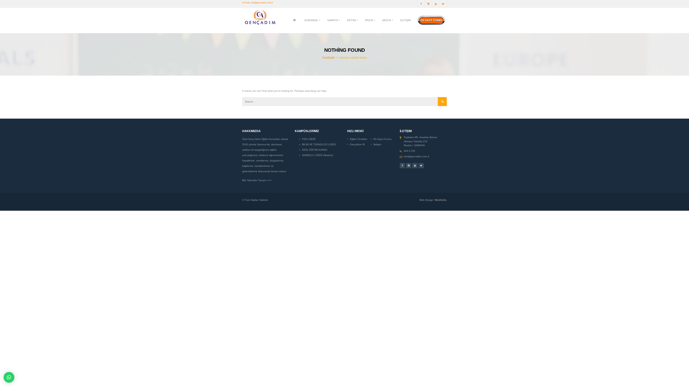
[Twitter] (443, 4)
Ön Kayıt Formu (382, 139)
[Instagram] (428, 4)
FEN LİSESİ (308, 139)
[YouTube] (435, 4)
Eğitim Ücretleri (358, 139)
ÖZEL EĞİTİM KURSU (314, 149)
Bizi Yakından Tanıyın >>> (256, 180)
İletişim (377, 144)
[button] (9, 377)
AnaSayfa (328, 57)
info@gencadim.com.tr (416, 156)
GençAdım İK (357, 144)
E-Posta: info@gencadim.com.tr (257, 2)
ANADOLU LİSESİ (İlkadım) (317, 155)
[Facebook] (421, 4)
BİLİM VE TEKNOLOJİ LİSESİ (319, 144)
